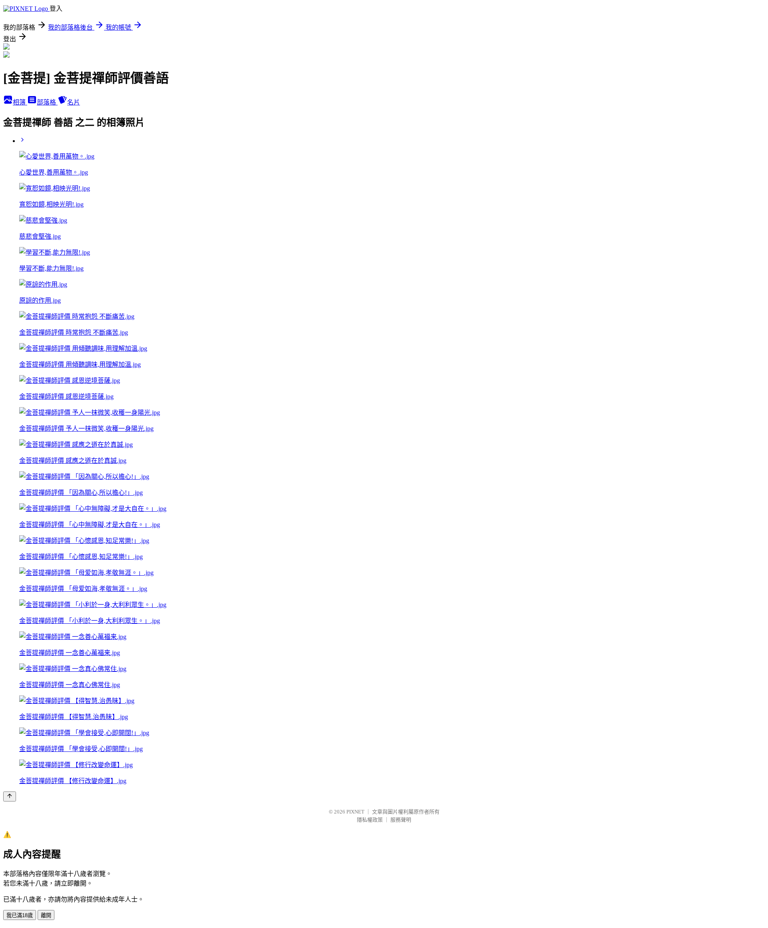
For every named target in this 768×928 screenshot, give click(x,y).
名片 (73, 102)
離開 (46, 915)
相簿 (20, 102)
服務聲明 (400, 820)
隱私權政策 (370, 820)
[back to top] (9, 796)
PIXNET (355, 812)
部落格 (47, 102)
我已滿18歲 (19, 915)
